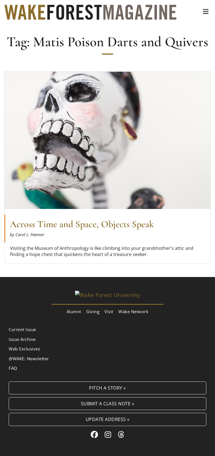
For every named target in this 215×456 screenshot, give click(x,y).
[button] (206, 11)
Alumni (74, 311)
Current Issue (22, 329)
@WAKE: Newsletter (29, 358)
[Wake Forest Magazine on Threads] (121, 434)
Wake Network (133, 311)
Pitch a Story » (107, 388)
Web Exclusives (24, 349)
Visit (108, 311)
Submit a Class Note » (107, 403)
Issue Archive (22, 339)
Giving (92, 311)
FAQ (13, 368)
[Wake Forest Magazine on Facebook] (94, 434)
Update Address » (108, 419)
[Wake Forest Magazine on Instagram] (108, 434)
